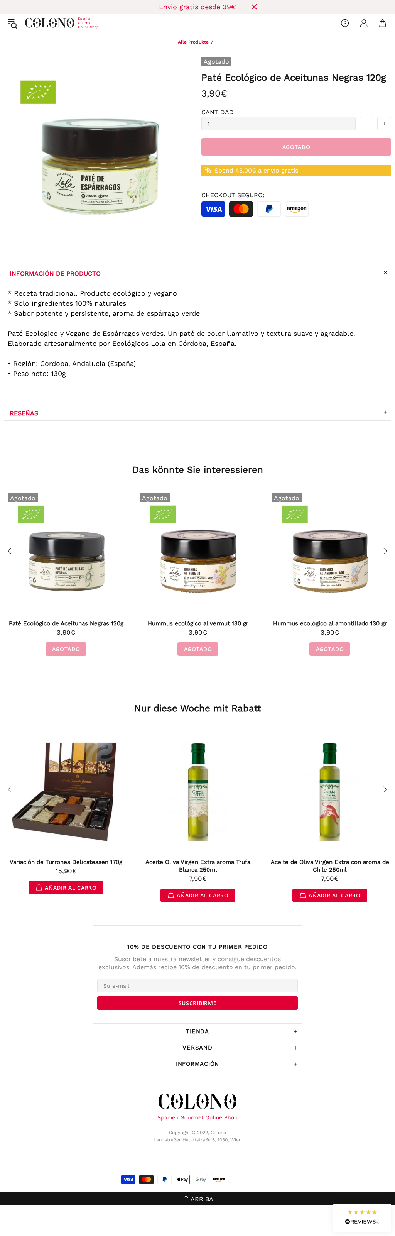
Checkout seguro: (233, 195)
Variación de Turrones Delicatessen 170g (66, 861)
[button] (362, 1218)
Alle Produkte (193, 42)
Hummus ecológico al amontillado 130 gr (330, 623)
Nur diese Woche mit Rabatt (197, 708)
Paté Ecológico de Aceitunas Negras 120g (66, 623)
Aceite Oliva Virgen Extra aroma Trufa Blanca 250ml (197, 865)
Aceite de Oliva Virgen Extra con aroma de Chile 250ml (330, 865)
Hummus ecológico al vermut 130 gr (198, 623)
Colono (31, 23)
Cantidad (217, 112)
